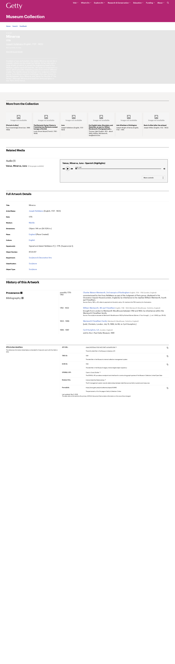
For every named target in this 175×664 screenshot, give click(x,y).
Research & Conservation (118, 3)
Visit (75, 3)
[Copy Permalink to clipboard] (167, 388)
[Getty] (14, 6)
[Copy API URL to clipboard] (167, 347)
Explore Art (98, 3)
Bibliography (13, 298)
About (160, 3)
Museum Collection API (108, 351)
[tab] (32, 292)
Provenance (13, 292)
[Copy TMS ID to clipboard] (167, 356)
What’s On (85, 3)
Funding (149, 3)
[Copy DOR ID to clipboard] (167, 364)
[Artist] (14, 44)
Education (137, 3)
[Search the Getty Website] (168, 3)
